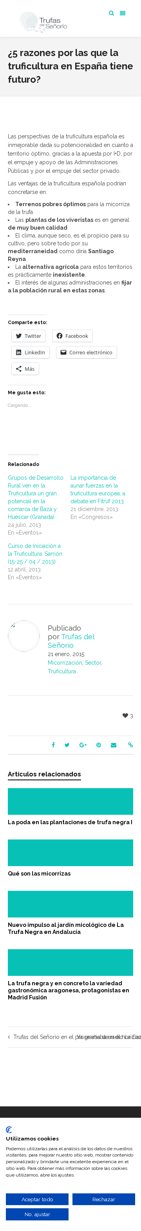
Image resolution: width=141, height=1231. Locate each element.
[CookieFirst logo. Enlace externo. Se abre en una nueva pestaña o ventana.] (9, 1129)
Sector (93, 663)
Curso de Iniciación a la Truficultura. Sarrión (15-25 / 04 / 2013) (35, 554)
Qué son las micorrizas (39, 873)
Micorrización (65, 663)
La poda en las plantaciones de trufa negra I (70, 822)
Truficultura (62, 671)
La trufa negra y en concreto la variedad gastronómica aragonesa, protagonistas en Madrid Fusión (68, 990)
